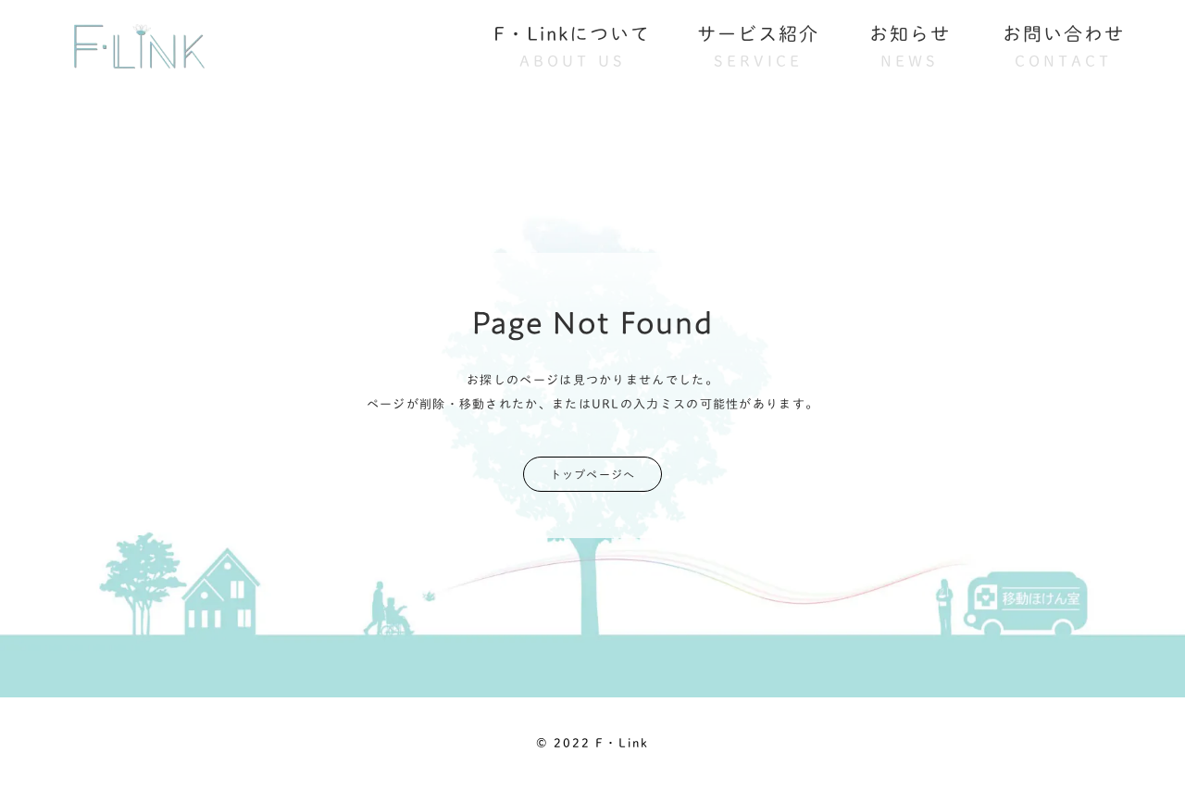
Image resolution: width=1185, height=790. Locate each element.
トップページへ (592, 474)
